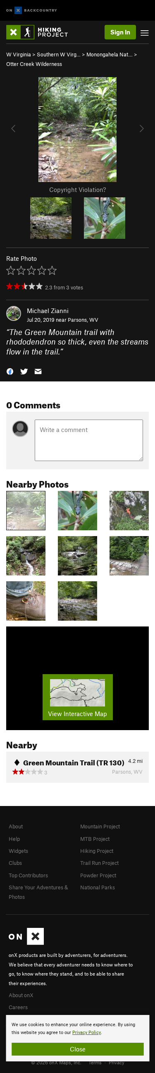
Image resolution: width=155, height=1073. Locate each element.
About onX (21, 995)
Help (14, 838)
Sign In (120, 32)
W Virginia (18, 54)
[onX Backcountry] (31, 10)
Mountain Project (100, 826)
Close (78, 1049)
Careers (18, 1007)
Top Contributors (28, 875)
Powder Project (98, 875)
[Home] (41, 32)
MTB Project (95, 838)
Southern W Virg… (59, 54)
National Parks (97, 887)
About (16, 826)
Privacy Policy (86, 1032)
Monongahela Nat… (109, 54)
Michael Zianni (48, 310)
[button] (10, 371)
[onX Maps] (26, 942)
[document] (77, 1038)
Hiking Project (96, 850)
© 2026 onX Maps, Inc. (56, 1062)
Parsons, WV (83, 319)
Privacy (116, 1062)
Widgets (18, 850)
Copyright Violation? (77, 189)
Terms (95, 1062)
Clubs (15, 862)
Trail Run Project (99, 862)
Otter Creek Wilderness (34, 64)
